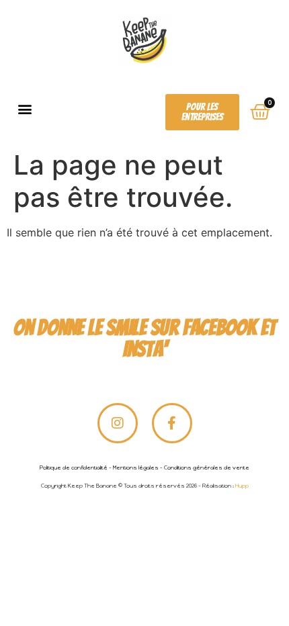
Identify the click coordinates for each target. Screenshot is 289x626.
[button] (24, 108)
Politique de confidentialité (74, 467)
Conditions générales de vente (206, 467)
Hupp (242, 485)
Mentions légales (136, 467)
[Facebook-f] (172, 423)
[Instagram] (117, 423)
